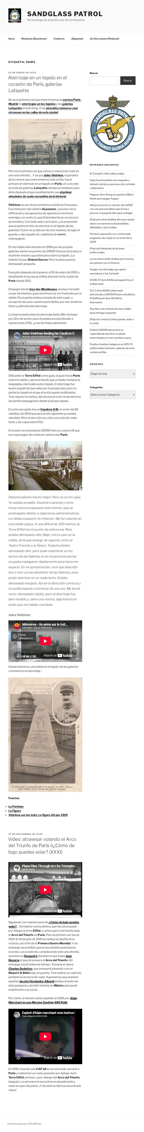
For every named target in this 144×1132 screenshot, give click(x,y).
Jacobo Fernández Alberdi (36, 981)
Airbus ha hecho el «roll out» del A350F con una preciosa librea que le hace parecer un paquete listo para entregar (111, 209)
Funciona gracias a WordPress (24, 1123)
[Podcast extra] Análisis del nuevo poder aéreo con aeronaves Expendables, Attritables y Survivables (112, 223)
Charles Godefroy (20, 968)
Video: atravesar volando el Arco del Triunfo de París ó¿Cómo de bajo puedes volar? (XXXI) (42, 845)
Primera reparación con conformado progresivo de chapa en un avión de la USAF (111, 237)
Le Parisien (16, 806)
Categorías (96, 387)
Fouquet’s (30, 956)
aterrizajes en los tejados (39, 104)
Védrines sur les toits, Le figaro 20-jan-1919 (38, 815)
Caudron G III (49, 409)
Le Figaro (14, 810)
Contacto (59, 38)
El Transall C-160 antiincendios (107, 173)
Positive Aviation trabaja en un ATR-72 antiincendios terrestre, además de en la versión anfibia (112, 348)
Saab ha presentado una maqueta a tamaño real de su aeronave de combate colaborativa (112, 184)
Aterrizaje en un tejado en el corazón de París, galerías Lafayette (37, 84)
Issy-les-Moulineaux (43, 289)
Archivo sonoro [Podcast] (104, 38)
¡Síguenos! (77, 38)
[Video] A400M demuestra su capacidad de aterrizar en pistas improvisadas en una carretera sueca (110, 333)
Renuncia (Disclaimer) (34, 38)
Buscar (94, 73)
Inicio (11, 38)
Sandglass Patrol (65, 14)
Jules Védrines (53, 175)
